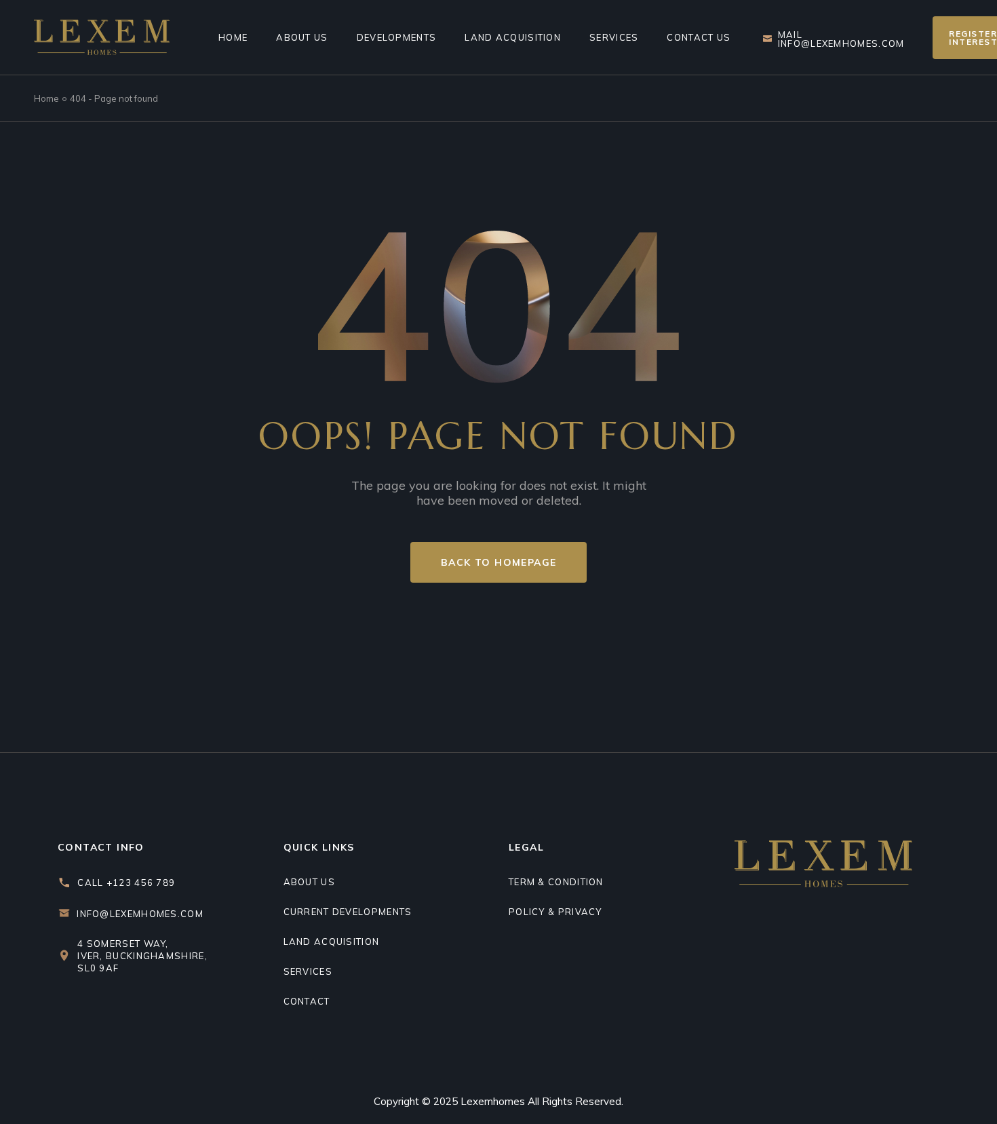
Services (308, 971)
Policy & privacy (555, 911)
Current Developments (348, 911)
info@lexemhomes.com (140, 913)
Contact (307, 1001)
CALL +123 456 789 (126, 882)
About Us (309, 881)
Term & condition (556, 881)
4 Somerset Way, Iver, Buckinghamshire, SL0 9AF (142, 955)
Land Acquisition (332, 941)
